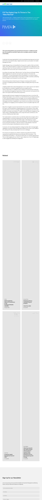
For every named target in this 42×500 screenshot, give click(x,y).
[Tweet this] (7, 43)
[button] (38, 3)
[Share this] (4, 43)
